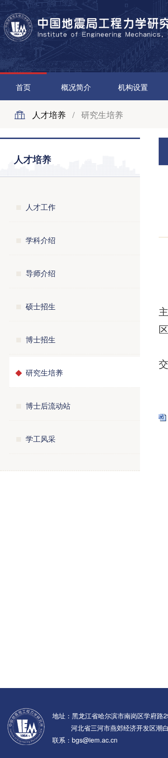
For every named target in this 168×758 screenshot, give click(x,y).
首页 (23, 87)
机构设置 (133, 87)
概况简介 (76, 87)
